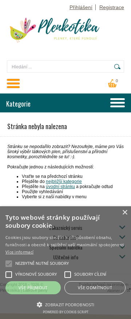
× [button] (124, 212)
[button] (65, 304)
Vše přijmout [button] (33, 287)
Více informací (19, 252)
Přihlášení (81, 7)
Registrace (111, 7)
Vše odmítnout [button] (95, 287)
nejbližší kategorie (64, 181)
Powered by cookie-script (65, 312)
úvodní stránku (60, 186)
